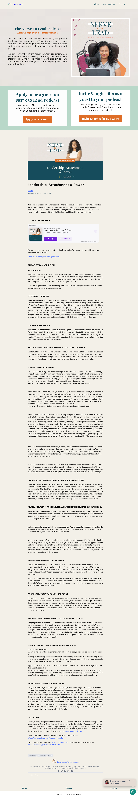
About (97, 4)
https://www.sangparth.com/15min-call (44, 744)
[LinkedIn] (65, 771)
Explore (122, 4)
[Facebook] (58, 771)
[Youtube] (72, 771)
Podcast (30, 191)
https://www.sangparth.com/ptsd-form (44, 257)
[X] (62, 771)
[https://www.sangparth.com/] (15, 4)
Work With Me (109, 4)
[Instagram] (68, 771)
